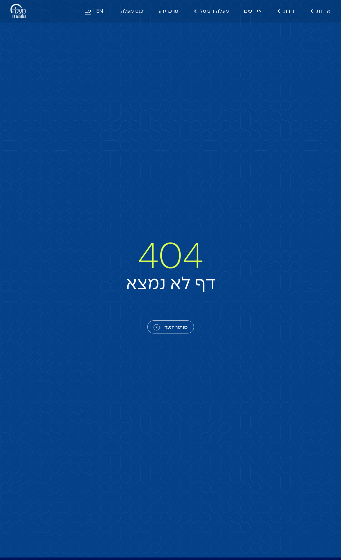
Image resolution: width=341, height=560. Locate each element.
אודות (323, 11)
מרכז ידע (168, 11)
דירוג (289, 11)
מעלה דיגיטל (214, 11)
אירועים (253, 11)
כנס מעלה (132, 11)
